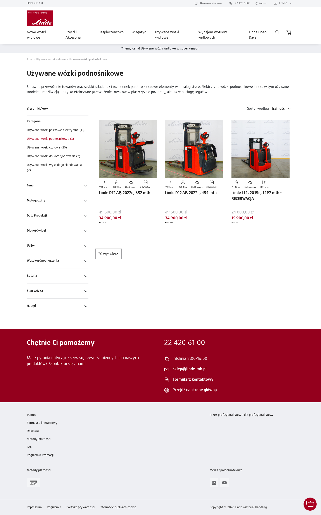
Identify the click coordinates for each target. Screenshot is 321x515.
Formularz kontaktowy (193, 380)
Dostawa (33, 431)
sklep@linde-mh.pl (190, 369)
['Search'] (277, 32)
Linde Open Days (258, 35)
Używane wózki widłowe (167, 35)
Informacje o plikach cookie (118, 507)
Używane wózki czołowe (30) (47, 147)
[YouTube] (224, 484)
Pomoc (262, 3)
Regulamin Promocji (40, 455)
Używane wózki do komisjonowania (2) (53, 156)
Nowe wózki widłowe (36, 35)
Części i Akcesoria (73, 35)
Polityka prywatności (80, 507)
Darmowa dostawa (211, 3)
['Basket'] (289, 32)
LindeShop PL (35, 3)
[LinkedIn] (214, 484)
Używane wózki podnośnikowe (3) (50, 138)
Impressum (34, 507)
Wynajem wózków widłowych (212, 35)
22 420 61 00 (242, 3)
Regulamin (54, 507)
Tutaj (29, 59)
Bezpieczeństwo (111, 32)
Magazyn (139, 32)
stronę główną (204, 390)
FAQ (29, 447)
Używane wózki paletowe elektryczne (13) (56, 130)
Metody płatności (38, 439)
